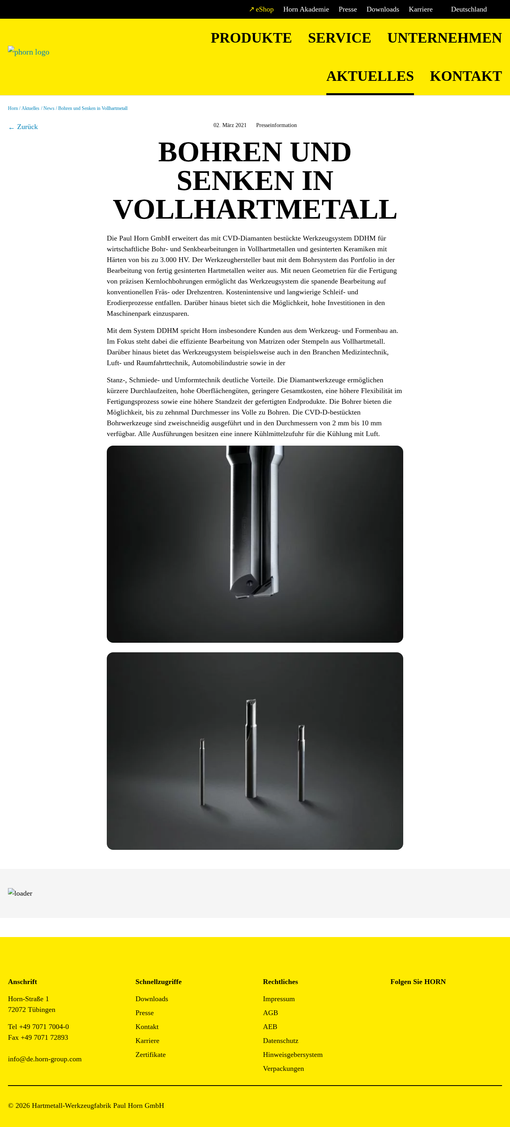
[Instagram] (414, 1002)
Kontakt (466, 76)
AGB (270, 1013)
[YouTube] (396, 1023)
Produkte (251, 38)
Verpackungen (283, 1068)
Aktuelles (370, 76)
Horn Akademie (306, 9)
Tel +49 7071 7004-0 (38, 1027)
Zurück (27, 127)
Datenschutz (280, 1041)
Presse (348, 9)
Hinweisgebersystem (293, 1055)
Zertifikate (150, 1055)
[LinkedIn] (432, 1002)
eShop (265, 9)
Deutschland (469, 9)
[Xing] (450, 1002)
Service (339, 38)
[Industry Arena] (414, 1023)
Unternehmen (444, 38)
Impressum (279, 999)
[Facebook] (396, 1002)
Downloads (383, 9)
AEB (270, 1027)
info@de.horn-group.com (45, 1059)
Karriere (421, 9)
